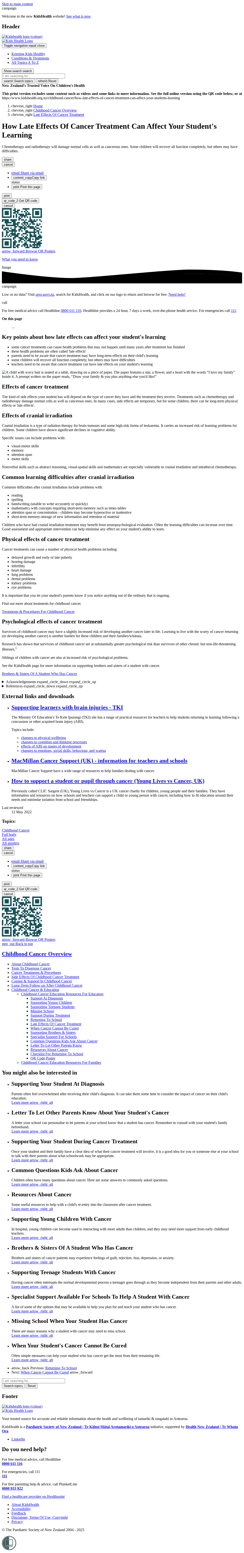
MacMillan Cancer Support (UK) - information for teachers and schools (99, 761)
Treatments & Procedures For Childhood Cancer (38, 612)
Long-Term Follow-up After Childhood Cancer (46, 985)
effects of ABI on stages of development (51, 746)
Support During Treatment (50, 1015)
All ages (8, 839)
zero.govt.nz (45, 294)
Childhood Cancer (16, 830)
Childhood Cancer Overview (55, 110)
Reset (47, 81)
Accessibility (21, 1509)
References (44, 686)
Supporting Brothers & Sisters (53, 1032)
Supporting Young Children (51, 1003)
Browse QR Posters (28, 251)
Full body (9, 835)
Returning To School (46, 1020)
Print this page (26, 187)
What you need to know (20, 259)
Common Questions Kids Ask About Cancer (63, 1041)
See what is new (78, 16)
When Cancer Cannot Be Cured (54, 1028)
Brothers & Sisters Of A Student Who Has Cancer (39, 674)
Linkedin (18, 1439)
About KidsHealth (25, 1505)
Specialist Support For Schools (53, 1037)
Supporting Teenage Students (52, 1007)
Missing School (42, 1011)
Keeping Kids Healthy (28, 54)
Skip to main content (17, 4)
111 (233, 311)
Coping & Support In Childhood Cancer (41, 981)
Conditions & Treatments (30, 58)
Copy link (29, 177)
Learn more (32, 1102)
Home (38, 106)
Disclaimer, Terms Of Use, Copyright (39, 1517)
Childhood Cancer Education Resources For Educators (62, 994)
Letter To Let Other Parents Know (56, 1045)
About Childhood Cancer (30, 964)
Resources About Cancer (49, 1050)
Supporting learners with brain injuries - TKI (67, 707)
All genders (10, 843)
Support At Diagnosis (46, 998)
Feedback (18, 1513)
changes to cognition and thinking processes (54, 742)
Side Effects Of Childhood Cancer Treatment (45, 977)
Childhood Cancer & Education (35, 990)
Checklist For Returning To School (56, 1054)
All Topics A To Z (25, 62)
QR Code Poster (42, 1058)
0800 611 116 (71, 311)
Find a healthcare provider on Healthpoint (33, 1496)
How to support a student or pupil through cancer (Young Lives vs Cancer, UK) (107, 781)
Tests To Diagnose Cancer (31, 968)
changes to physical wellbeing (43, 738)
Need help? (177, 294)
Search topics (18, 81)
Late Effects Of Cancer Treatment (58, 115)
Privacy (17, 1522)
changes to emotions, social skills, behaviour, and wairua (63, 751)
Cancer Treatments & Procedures (36, 973)
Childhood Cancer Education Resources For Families (61, 1062)
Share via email (27, 173)
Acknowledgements (51, 682)
